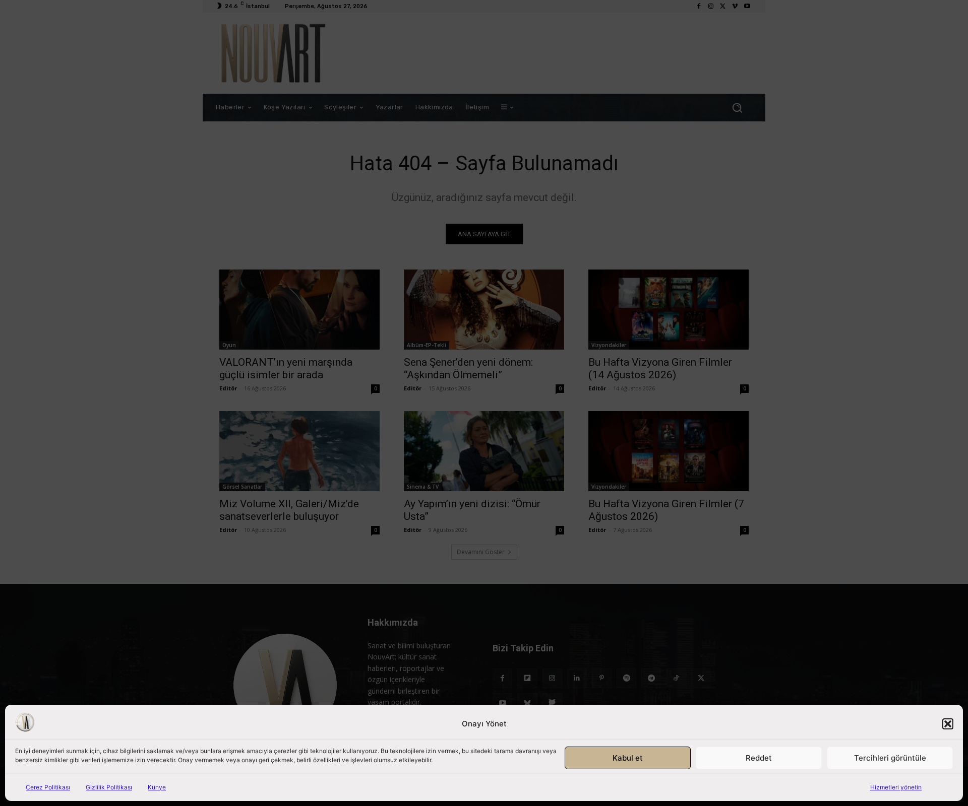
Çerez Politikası (48, 787)
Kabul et (628, 758)
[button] (948, 724)
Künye (157, 787)
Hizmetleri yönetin (896, 787)
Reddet (759, 758)
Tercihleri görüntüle (890, 758)
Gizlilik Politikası (109, 787)
